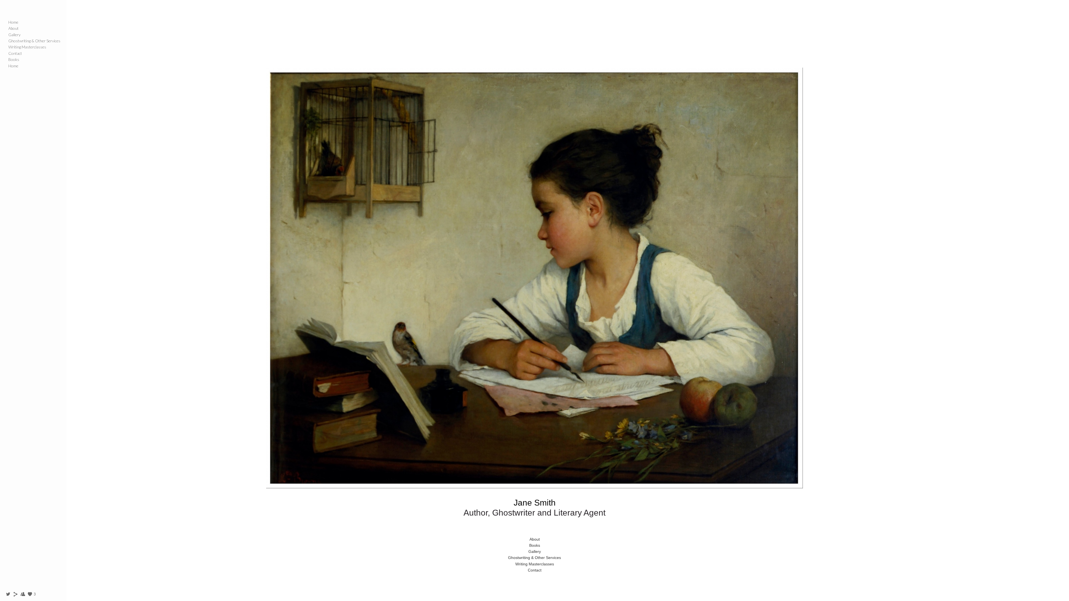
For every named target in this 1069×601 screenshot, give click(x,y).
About (13, 28)
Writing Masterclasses (27, 47)
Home (13, 22)
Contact (15, 53)
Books (13, 59)
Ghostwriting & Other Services (34, 40)
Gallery (14, 34)
